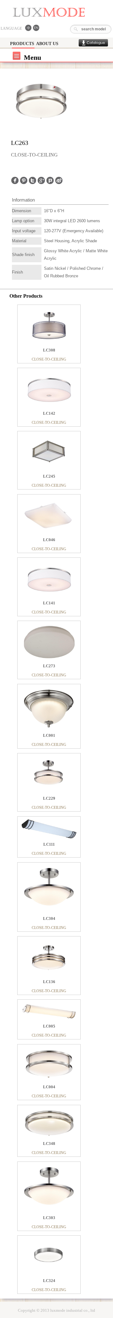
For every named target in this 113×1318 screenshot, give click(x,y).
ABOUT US (47, 43)
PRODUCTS (22, 43)
